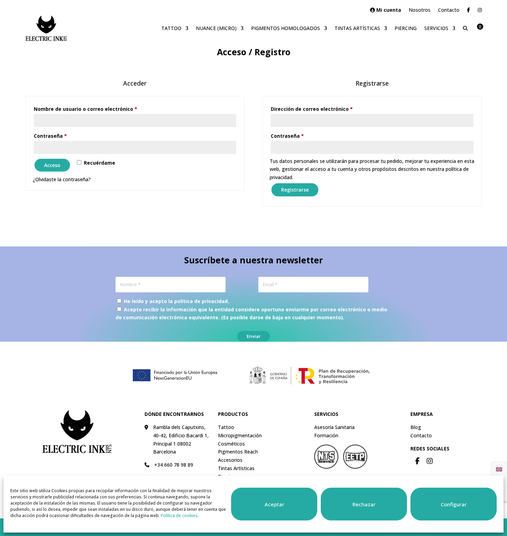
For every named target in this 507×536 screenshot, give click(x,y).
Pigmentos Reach (238, 451)
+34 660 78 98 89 (173, 464)
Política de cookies (179, 515)
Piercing (406, 28)
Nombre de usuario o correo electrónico (99, 108)
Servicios (436, 28)
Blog (415, 427)
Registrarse (295, 189)
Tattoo (171, 28)
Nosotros (419, 10)
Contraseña (64, 135)
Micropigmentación (240, 435)
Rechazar (364, 504)
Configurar (454, 504)
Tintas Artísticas (357, 28)
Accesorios (230, 460)
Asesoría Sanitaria (334, 427)
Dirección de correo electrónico (326, 108)
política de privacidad (201, 301)
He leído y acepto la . (175, 301)
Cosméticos (231, 443)
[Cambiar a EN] (499, 469)
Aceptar (274, 504)
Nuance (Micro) (216, 28)
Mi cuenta (388, 10)
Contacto (448, 10)
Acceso (52, 165)
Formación (326, 435)
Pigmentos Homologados (285, 28)
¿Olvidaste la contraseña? (62, 179)
